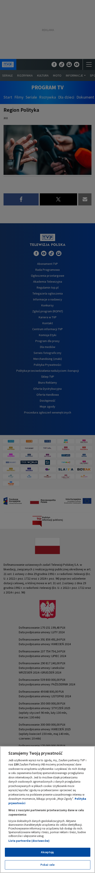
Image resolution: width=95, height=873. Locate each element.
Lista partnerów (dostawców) (28, 841)
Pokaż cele (47, 865)
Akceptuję (47, 852)
